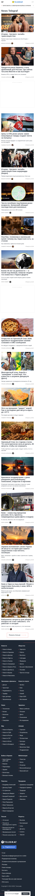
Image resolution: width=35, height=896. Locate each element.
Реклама (4, 864)
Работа (22, 652)
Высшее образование (26, 667)
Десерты (22, 829)
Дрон (4, 717)
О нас (3, 853)
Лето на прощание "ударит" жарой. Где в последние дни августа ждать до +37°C (17, 410)
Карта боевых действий (7, 760)
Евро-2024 (23, 696)
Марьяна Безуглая (8, 808)
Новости (4, 645)
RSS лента (5, 882)
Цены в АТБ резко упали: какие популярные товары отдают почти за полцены (16, 136)
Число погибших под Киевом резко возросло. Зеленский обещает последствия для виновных (16, 205)
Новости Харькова (8, 652)
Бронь (21, 762)
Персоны (4, 781)
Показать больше (14, 635)
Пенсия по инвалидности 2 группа (10, 823)
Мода (21, 735)
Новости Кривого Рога (9, 667)
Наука (3, 705)
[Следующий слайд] (33, 5)
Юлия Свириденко (8, 811)
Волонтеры (6, 772)
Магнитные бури (25, 747)
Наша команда (6, 873)
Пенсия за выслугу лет (9, 835)
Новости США (7, 732)
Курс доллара (7, 696)
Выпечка (22, 820)
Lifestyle (21, 726)
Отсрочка (22, 765)
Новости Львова (7, 661)
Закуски (22, 834)
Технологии (6, 708)
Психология (23, 717)
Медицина (23, 661)
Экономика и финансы (8, 681)
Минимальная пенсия (9, 832)
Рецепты (21, 816)
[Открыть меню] (2, 2)
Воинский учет (24, 771)
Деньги (5, 685)
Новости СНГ (7, 738)
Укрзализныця (7, 699)
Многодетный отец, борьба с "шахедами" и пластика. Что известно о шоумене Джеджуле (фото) (15, 375)
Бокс (21, 687)
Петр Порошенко (8, 802)
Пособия (22, 669)
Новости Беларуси (8, 744)
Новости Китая (7, 741)
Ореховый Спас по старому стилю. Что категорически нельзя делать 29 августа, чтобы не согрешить (17, 444)
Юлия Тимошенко (8, 805)
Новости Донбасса (8, 669)
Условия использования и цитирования (14, 861)
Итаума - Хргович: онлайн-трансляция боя (13, 35)
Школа (22, 664)
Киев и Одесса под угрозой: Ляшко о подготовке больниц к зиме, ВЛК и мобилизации (17, 586)
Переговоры (6, 766)
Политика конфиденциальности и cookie (14, 855)
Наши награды (6, 867)
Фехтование (23, 699)
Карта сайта (5, 876)
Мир (2, 726)
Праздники (22, 781)
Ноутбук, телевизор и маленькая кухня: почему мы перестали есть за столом (17, 239)
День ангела (23, 796)
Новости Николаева (9, 675)
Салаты (22, 832)
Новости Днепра (8, 655)
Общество (21, 645)
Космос (5, 711)
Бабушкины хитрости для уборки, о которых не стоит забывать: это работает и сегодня (17, 622)
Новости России (7, 735)
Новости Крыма (7, 672)
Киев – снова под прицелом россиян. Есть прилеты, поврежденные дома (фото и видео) (17, 515)
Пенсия (3, 816)
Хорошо (25, 893)
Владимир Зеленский (9, 784)
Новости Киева (7, 649)
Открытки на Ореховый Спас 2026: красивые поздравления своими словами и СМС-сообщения (16, 341)
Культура (22, 741)
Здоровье (21, 705)
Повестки (22, 759)
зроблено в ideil (5, 890)
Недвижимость (7, 690)
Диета (21, 714)
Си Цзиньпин (6, 790)
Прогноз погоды (24, 672)
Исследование (24, 720)
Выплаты (22, 655)
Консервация (24, 823)
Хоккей (22, 693)
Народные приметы (26, 787)
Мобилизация (22, 755)
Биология (5, 714)
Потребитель (24, 732)
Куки (16, 893)
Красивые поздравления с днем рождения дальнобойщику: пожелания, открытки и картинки (16, 479)
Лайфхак (22, 744)
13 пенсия (6, 820)
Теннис (22, 690)
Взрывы (5, 763)
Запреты (22, 793)
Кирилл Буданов (7, 799)
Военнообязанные (25, 768)
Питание (22, 711)
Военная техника (8, 775)
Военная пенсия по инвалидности (8, 828)
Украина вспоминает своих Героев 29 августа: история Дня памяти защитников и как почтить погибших (16, 550)
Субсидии (23, 658)
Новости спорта (23, 681)
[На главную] (17, 2)
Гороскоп (22, 729)
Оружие (5, 769)
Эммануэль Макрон (8, 793)
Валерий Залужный (8, 796)
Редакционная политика (9, 858)
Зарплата (22, 649)
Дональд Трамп (7, 787)
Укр (33, 2)
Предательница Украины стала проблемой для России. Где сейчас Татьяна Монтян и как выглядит (16, 70)
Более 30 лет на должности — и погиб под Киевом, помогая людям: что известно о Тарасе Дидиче (17, 273)
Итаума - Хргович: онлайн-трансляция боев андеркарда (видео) (14, 171)
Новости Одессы (8, 658)
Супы (21, 826)
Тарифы (5, 693)
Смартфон (6, 720)
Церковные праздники (26, 784)
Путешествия (24, 738)
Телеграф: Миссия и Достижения (12, 879)
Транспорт (6, 687)
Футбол (22, 685)
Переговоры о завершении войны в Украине (17, 5)
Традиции (23, 790)
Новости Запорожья (9, 664)
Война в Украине (6, 755)
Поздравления (24, 750)
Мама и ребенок (24, 708)
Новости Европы (8, 729)
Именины (22, 799)
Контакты (5, 870)
